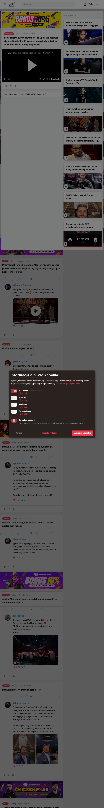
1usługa (23, 400)
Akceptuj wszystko (82, 433)
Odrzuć (18, 433)
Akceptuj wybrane (49, 433)
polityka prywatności (71, 384)
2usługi (23, 393)
